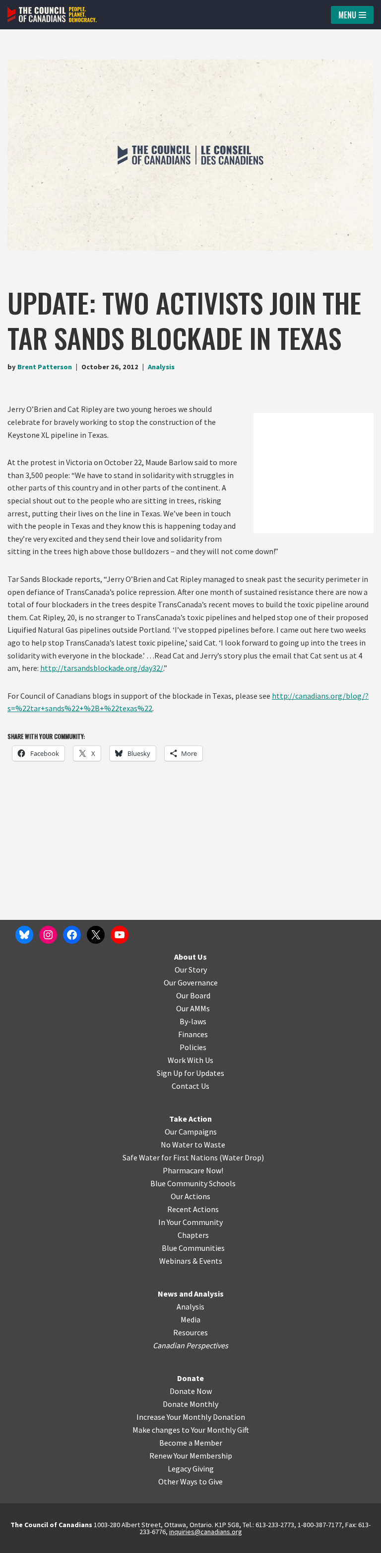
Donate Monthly (190, 1404)
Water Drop (241, 1157)
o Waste (211, 1144)
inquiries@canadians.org (205, 1531)
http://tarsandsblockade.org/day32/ (101, 668)
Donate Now (191, 1391)
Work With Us (190, 1060)
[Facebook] (72, 935)
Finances (193, 1034)
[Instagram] (48, 935)
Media (190, 1319)
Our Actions (190, 1196)
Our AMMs (193, 1008)
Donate (190, 1378)
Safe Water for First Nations (170, 1157)
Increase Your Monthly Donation (190, 1417)
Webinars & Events (190, 1261)
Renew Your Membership (190, 1456)
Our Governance (191, 982)
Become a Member (190, 1443)
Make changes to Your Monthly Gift (190, 1430)
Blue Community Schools (193, 1183)
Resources (190, 1332)
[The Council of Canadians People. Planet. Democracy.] (52, 14)
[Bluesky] (24, 935)
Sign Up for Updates (190, 1073)
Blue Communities (193, 1248)
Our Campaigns (191, 1132)
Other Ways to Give (190, 1481)
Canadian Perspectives (190, 1345)
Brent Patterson (44, 366)
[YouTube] (119, 935)
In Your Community (190, 1222)
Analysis (161, 366)
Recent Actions (193, 1209)
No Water (177, 1144)
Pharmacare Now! (193, 1170)
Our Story (191, 970)
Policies (193, 1047)
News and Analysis (191, 1294)
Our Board (193, 995)
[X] (96, 935)
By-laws (193, 1021)
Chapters (193, 1235)
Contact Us (190, 1086)
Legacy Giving (191, 1468)
